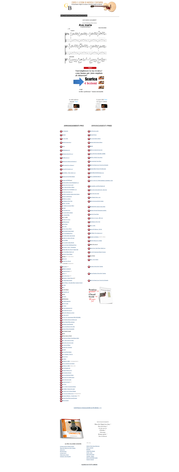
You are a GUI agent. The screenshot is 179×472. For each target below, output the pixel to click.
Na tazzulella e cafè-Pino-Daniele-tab (97, 186)
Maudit (91, 146)
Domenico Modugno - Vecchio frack (69, 396)
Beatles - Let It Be (66, 203)
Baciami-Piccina (93, 134)
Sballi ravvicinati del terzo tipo (96, 150)
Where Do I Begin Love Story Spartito (67, 448)
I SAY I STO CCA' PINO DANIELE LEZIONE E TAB (101, 180)
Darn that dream (63, 451)
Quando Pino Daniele (66, 261)
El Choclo (64, 305)
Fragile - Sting (89, 452)
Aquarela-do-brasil (66, 271)
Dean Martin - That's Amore (67, 172)
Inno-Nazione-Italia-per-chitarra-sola (69, 319)
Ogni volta (64, 226)
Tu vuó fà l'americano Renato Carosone (98, 252)
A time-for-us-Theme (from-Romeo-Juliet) (70, 338)
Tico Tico (64, 384)
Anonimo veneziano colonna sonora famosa (70, 194)
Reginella (88, 449)
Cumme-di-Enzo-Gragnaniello (68, 329)
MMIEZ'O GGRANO (66, 269)
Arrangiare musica (67, 15)
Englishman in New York (67, 201)
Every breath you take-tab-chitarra (69, 386)
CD (82, 15)
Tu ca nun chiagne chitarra (67, 212)
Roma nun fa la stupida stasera (68, 377)
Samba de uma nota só (66, 142)
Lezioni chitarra (74, 15)
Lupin (63, 146)
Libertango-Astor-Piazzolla (67, 324)
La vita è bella (65, 138)
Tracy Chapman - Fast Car (67, 354)
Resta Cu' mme (65, 303)
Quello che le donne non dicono (68, 161)
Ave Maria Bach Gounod (67, 280)
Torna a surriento (89, 447)
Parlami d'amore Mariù (67, 228)
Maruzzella (64, 266)
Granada (64, 208)
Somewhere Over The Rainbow (68, 189)
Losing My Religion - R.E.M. (96, 229)
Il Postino (64, 296)
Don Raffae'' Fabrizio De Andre (68, 389)
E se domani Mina (65, 215)
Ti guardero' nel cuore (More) (68, 205)
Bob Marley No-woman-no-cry (96, 233)
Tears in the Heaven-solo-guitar (68, 326)
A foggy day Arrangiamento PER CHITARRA (71, 317)
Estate (63, 273)
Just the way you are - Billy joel (96, 218)
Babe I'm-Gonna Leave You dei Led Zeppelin (99, 165)
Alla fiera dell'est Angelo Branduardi (69, 182)
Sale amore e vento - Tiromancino (69, 247)
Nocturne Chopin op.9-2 (67, 370)
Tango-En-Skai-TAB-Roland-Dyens (69, 245)
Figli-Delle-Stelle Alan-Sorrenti (68, 235)
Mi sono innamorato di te (67, 308)
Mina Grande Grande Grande (68, 231)
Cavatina (64, 285)
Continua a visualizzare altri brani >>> (88, 408)
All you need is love (66, 210)
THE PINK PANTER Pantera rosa (97, 172)
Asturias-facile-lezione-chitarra (96, 142)
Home (62, 15)
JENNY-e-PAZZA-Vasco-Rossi (96, 157)
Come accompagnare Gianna (67, 375)
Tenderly (64, 134)
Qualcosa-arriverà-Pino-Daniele (68, 176)
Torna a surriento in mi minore (68, 363)
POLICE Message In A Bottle (96, 240)
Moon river (64, 258)
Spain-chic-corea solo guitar (67, 342)
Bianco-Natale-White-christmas (68, 322)
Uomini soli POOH (66, 180)
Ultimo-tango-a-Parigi (64, 454)
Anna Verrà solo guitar (66, 379)
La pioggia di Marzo (66, 345)
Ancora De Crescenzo (66, 169)
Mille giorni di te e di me (67, 165)
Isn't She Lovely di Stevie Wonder (69, 391)
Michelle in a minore (66, 198)
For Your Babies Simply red (68, 252)
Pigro (63, 287)
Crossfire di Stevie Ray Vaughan (96, 266)
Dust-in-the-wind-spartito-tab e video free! (98, 189)
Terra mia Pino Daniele (66, 352)
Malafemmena (65, 150)
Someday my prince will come (68, 238)
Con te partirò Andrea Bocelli (68, 242)
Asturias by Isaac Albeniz (67, 254)
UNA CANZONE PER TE (95, 176)
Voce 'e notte (92, 225)
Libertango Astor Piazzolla (65, 456)
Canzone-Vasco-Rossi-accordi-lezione (69, 398)
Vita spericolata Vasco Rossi (95, 161)
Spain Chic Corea (65, 275)
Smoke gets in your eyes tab (67, 185)
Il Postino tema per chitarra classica (67, 446)
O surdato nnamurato (66, 301)
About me (79, 15)
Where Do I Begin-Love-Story (68, 312)
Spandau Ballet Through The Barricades (98, 168)
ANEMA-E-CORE (66, 361)
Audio (86, 15)
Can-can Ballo (65, 240)
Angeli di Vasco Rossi (94, 214)
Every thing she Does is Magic (68, 187)
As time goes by (65, 315)
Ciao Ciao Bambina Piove (67, 233)
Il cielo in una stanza (66, 192)
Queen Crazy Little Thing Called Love (97, 248)
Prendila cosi (65, 157)
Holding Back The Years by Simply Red (70, 249)
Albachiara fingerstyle (66, 154)
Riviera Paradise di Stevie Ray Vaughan (98, 273)
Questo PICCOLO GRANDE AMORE (97, 153)
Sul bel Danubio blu (66, 368)
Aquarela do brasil (66, 382)
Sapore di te (62, 449)
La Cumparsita (65, 131)
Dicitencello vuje (65, 292)
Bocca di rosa (65, 356)
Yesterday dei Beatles (94, 237)
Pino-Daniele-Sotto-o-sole (95, 197)
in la (69, 150)
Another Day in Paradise (67, 347)
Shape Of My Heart (90, 454)
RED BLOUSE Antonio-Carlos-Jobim (97, 206)
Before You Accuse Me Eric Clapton (96, 201)
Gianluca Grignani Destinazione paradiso (98, 210)
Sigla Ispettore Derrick (66, 372)
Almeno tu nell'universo (67, 196)
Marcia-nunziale (65, 400)
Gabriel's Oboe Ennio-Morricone (92, 446)
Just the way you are (66, 219)
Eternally (64, 349)
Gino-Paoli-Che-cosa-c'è (67, 310)
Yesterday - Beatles (90, 456)
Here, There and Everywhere (68, 340)
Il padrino (64, 359)
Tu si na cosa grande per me (68, 393)
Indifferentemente (65, 222)
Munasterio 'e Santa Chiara (67, 278)
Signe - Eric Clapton (94, 259)
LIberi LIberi (65, 224)
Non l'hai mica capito (94, 131)
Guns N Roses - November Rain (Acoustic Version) (72, 282)
